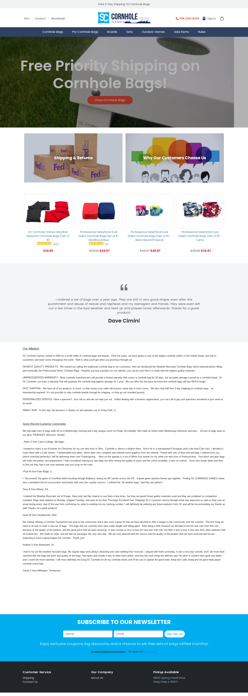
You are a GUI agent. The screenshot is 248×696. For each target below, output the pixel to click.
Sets (129, 32)
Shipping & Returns (73, 158)
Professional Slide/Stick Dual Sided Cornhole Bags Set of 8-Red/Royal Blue (98, 236)
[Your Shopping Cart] (222, 18)
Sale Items (181, 32)
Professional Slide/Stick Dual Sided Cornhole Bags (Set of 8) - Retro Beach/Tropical (149, 236)
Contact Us (30, 682)
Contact (40, 18)
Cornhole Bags (52, 32)
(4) (106, 244)
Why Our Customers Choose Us (174, 158)
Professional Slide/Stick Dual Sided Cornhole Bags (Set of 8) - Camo (200, 236)
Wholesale (58, 18)
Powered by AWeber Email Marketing (108, 651)
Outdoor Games (153, 32)
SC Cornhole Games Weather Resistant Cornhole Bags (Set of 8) (48, 236)
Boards (112, 32)
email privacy (150, 651)
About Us (97, 678)
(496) (56, 244)
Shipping (28, 678)
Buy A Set (124, 95)
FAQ (26, 18)
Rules (202, 32)
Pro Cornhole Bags (85, 32)
